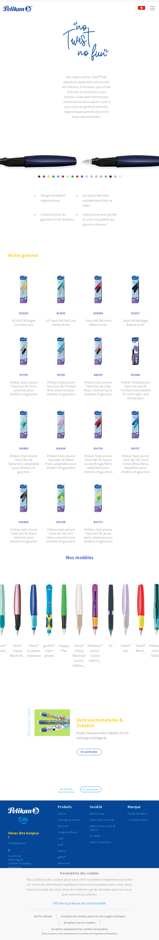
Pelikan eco (64, 863)
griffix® (61, 857)
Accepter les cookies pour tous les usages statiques (93, 916)
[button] (17, 605)
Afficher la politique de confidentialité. (79, 903)
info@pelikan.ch (16, 843)
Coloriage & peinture (69, 820)
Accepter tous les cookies (80, 922)
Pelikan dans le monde (102, 820)
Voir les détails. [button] (43, 916)
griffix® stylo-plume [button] (49, 651)
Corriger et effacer (67, 832)
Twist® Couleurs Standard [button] (34, 651)
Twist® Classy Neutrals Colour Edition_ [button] (79, 656)
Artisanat (63, 826)
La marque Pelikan (138, 820)
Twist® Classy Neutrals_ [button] (17, 651)
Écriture (62, 813)
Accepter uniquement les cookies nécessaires (79, 931)
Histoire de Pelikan (137, 813)
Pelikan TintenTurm (100, 842)
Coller (61, 838)
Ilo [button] (111, 646)
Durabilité (95, 836)
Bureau (62, 851)
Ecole (60, 844)
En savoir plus (89, 752)
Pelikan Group (97, 813)
